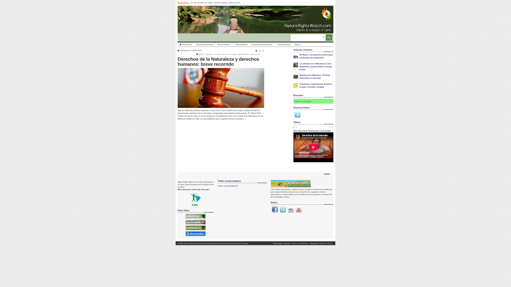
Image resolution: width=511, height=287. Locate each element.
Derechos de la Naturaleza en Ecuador (312, 130)
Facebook (275, 209)
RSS (329, 37)
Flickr (291, 209)
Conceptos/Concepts (204, 44)
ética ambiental (243, 54)
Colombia (208, 54)
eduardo (261, 51)
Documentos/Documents (261, 44)
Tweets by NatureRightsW (228, 186)
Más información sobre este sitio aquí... (194, 189)
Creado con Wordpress (299, 243)
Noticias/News (242, 44)
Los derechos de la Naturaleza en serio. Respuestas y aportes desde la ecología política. (315, 66)
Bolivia (201, 54)
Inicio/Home (187, 44)
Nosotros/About (223, 44)
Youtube (299, 209)
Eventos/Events (283, 44)
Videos (297, 44)
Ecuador (233, 54)
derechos (225, 54)
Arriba (327, 174)
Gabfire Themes (326, 243)
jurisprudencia (255, 54)
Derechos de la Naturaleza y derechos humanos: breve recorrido (218, 61)
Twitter (297, 114)
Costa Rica (217, 54)
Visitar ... (287, 197)
